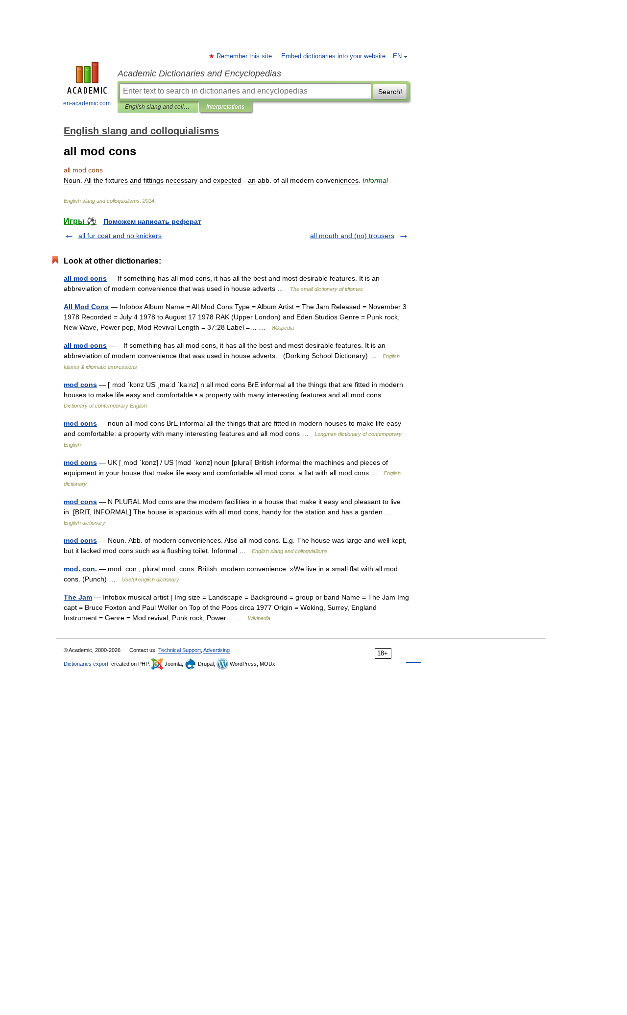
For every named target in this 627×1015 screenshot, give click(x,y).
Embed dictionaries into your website (333, 56)
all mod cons (85, 278)
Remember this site (244, 56)
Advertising (216, 650)
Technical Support (179, 650)
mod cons (80, 384)
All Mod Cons (86, 307)
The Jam (78, 597)
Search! (390, 92)
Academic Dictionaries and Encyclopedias (199, 73)
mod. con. (80, 569)
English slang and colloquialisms (158, 106)
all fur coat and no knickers (120, 236)
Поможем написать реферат (152, 221)
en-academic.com (87, 103)
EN (397, 56)
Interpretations (225, 106)
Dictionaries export (86, 664)
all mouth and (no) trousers (352, 236)
